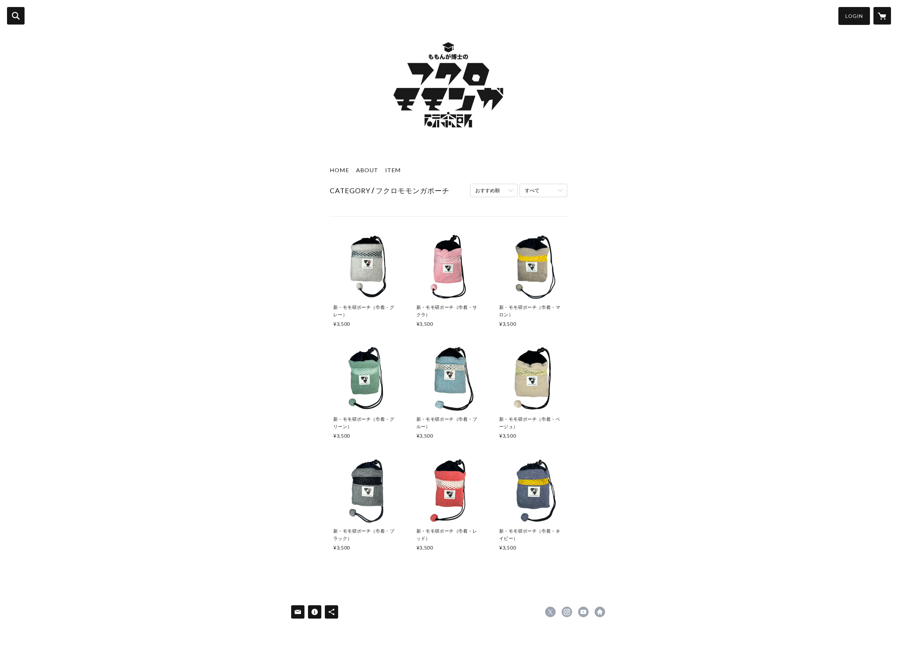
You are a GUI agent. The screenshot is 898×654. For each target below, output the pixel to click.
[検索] (16, 16)
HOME (339, 170)
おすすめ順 (487, 190)
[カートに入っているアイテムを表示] (882, 16)
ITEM (393, 170)
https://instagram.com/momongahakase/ (567, 612)
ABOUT (367, 170)
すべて (532, 190)
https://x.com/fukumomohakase (550, 612)
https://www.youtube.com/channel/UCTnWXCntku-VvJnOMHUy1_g (583, 612)
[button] (854, 16)
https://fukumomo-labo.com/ (600, 612)
